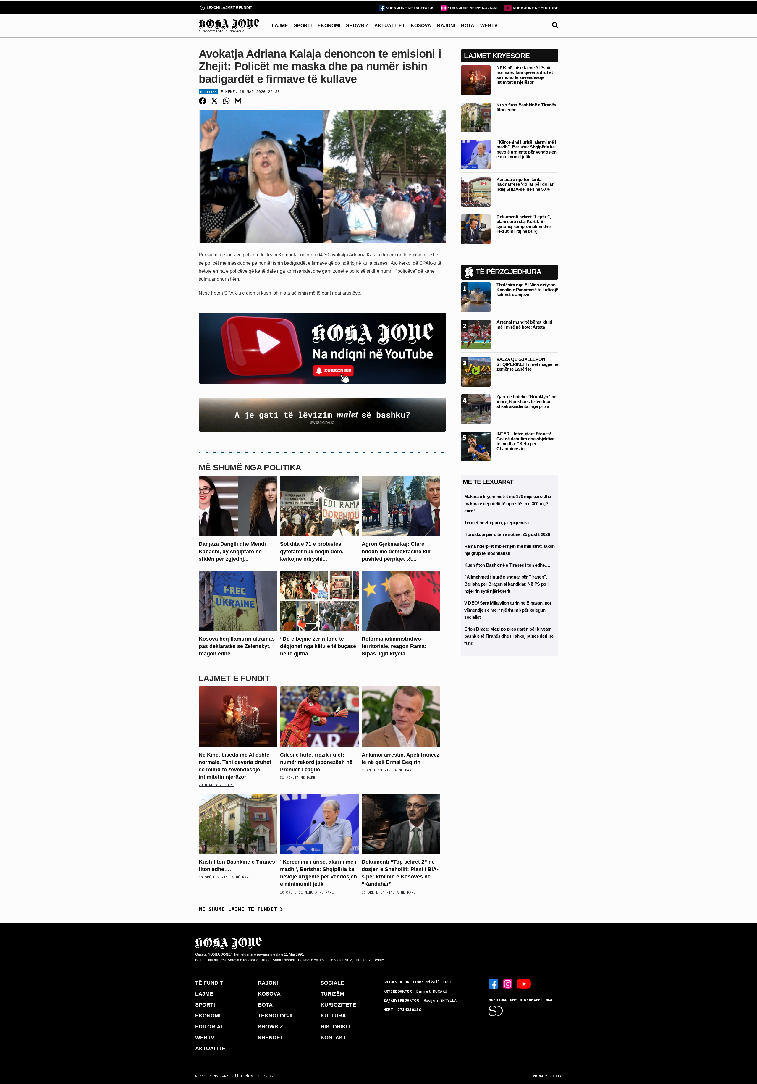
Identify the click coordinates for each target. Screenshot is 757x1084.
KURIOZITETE (338, 1005)
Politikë (208, 91)
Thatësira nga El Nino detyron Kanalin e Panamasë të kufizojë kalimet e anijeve (527, 289)
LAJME (280, 25)
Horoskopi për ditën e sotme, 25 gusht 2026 (507, 534)
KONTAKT (333, 1038)
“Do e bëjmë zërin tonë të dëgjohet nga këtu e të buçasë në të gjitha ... (318, 646)
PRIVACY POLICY (547, 1076)
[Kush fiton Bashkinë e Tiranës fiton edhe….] (238, 823)
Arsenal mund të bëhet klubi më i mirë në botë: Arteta (524, 324)
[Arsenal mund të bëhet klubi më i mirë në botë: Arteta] (476, 334)
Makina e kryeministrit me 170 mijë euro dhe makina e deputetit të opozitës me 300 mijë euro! (507, 503)
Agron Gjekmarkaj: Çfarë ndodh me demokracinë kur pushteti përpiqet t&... (396, 551)
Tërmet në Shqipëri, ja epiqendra (496, 522)
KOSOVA (421, 25)
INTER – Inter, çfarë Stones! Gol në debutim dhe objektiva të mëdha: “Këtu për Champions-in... (525, 441)
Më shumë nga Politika (250, 467)
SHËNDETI (271, 1038)
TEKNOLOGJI (275, 1016)
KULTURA (333, 1016)
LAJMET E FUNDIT (234, 678)
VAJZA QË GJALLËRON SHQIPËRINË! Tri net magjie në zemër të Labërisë (527, 364)
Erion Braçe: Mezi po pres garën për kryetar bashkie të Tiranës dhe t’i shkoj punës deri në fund (508, 636)
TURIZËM (332, 994)
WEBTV (489, 25)
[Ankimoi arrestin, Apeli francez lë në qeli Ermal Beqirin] (401, 716)
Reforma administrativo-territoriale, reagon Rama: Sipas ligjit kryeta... (394, 646)
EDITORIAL (209, 1027)
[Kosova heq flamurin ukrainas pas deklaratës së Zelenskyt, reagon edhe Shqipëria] (238, 600)
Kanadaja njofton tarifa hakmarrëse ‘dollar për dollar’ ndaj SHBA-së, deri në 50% (525, 184)
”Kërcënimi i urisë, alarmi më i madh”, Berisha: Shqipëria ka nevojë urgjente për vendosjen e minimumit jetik (526, 149)
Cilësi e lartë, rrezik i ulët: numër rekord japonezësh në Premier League (316, 762)
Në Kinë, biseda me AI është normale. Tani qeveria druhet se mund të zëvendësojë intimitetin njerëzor (524, 75)
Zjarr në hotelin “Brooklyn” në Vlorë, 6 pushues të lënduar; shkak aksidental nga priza (526, 401)
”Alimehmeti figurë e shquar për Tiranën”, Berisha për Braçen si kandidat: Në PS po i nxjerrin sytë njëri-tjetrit (506, 584)
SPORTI (303, 25)
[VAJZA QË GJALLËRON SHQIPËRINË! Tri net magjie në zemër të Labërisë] (476, 371)
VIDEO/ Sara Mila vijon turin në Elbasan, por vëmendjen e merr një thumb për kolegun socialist (507, 610)
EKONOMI (329, 25)
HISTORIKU (335, 1027)
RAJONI (446, 25)
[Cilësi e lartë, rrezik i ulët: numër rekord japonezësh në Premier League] (319, 716)
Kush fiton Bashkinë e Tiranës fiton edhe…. (526, 107)
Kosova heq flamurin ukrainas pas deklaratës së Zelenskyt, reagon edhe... (237, 646)
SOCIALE (332, 983)
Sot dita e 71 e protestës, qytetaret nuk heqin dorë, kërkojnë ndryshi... (312, 551)
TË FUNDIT (209, 983)
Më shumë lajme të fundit (239, 909)
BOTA (467, 25)
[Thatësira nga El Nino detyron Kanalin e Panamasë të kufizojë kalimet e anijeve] (476, 296)
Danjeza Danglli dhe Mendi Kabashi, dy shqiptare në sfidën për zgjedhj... (232, 551)
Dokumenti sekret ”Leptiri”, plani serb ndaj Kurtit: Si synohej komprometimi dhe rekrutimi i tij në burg (523, 224)
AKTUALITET (389, 25)
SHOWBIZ (357, 25)
